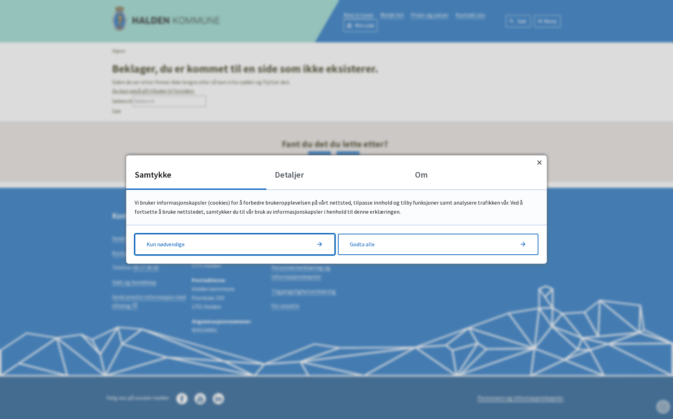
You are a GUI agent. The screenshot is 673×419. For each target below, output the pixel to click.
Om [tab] (421, 174)
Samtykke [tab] (153, 174)
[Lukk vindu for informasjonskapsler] (539, 162)
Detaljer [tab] (289, 174)
